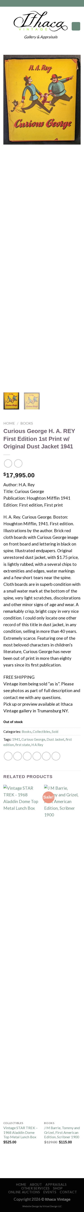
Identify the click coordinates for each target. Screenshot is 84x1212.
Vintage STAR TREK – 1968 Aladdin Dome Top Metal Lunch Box (20, 1132)
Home (9, 423)
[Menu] (6, 26)
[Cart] (76, 26)
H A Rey (37, 745)
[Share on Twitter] (27, 756)
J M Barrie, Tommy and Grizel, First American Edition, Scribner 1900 (62, 1132)
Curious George (33, 739)
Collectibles (41, 732)
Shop (58, 1188)
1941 (16, 739)
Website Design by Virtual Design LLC (42, 1206)
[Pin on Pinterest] (46, 756)
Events (49, 1192)
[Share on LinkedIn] (56, 756)
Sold (55, 732)
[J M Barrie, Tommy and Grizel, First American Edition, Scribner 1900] (62, 952)
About (36, 1184)
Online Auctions (24, 1192)
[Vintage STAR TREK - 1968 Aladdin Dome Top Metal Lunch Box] (21, 952)
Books (26, 423)
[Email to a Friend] (36, 756)
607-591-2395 (42, 3)
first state (22, 745)
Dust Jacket (55, 739)
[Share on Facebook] (17, 756)
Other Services (35, 1188)
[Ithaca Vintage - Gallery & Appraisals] (40, 21)
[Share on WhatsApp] (8, 756)
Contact (68, 1192)
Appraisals (56, 1184)
